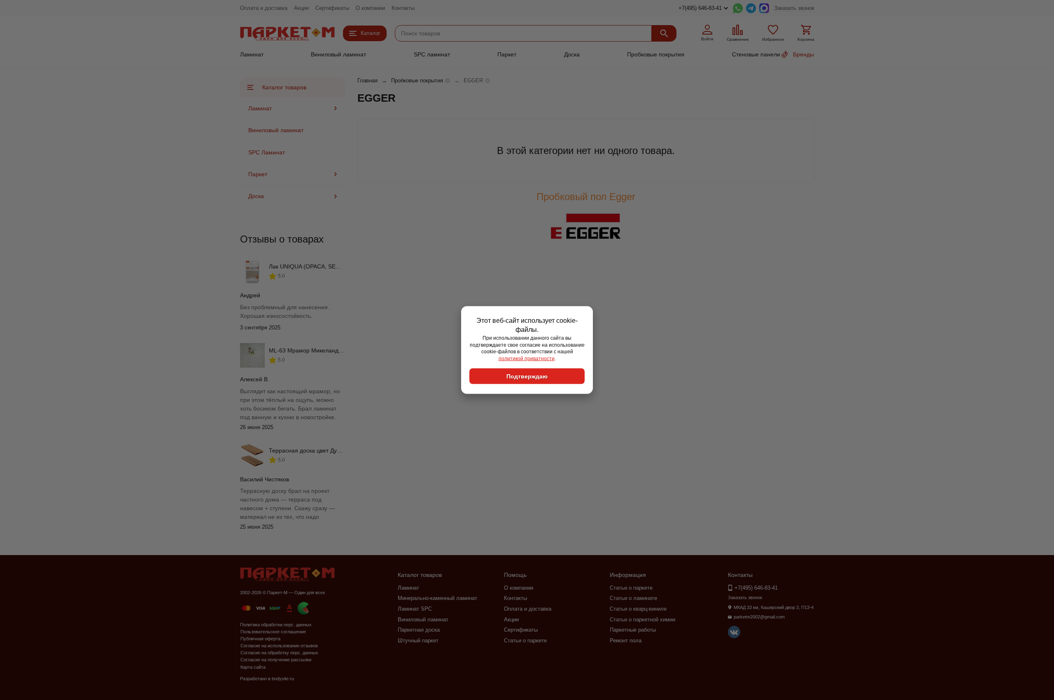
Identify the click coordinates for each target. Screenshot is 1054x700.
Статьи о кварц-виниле (638, 609)
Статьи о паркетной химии (642, 619)
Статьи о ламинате (633, 598)
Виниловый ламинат (338, 54)
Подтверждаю (527, 376)
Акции (301, 8)
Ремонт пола (625, 640)
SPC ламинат (432, 54)
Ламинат (252, 54)
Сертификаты (332, 8)
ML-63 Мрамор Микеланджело (310, 350)
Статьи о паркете (525, 640)
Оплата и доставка (263, 8)
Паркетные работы (633, 630)
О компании (370, 8)
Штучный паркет (418, 640)
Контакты (403, 8)
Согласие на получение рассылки (275, 659)
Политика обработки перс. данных (276, 624)
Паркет (506, 54)
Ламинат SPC (415, 609)
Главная (367, 80)
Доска (572, 54)
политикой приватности (527, 359)
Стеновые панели (756, 54)
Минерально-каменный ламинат (437, 598)
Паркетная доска (419, 630)
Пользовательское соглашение (273, 631)
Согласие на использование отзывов (279, 645)
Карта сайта (253, 667)
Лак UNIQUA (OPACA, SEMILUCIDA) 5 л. (323, 266)
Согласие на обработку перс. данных (279, 652)
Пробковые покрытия (655, 54)
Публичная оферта (260, 638)
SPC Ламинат (266, 152)
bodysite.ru (283, 678)
